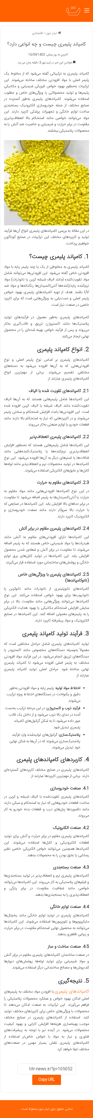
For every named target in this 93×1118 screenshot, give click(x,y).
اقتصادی (37, 33)
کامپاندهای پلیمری (72, 991)
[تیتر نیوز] (73, 10)
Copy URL (46, 1080)
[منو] (86, 12)
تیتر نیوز (52, 33)
